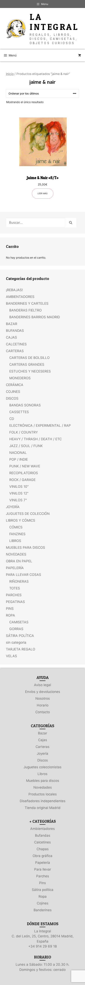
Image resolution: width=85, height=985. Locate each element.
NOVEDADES (16, 554)
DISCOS (12, 398)
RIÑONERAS (19, 581)
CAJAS (11, 337)
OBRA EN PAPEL (19, 561)
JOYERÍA (13, 507)
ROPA (10, 615)
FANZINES (17, 534)
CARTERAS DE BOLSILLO (29, 358)
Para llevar (42, 869)
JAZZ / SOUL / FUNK (26, 446)
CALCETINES (16, 344)
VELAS (11, 656)
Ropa (43, 896)
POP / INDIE (18, 459)
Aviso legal (42, 685)
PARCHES (14, 595)
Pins (42, 883)
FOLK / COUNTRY (23, 432)
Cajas (42, 740)
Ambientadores (42, 829)
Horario (42, 705)
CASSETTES (19, 412)
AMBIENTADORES (20, 297)
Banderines (43, 910)
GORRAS (16, 629)
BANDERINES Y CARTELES (27, 303)
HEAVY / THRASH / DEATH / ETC (35, 439)
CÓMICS (16, 527)
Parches (42, 876)
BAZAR (11, 324)
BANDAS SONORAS (25, 405)
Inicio (10, 74)
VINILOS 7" (18, 500)
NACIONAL (18, 453)
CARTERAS (15, 351)
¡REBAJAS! (14, 290)
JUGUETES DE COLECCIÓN (28, 514)
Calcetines (42, 842)
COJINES (13, 392)
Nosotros (42, 698)
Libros (42, 774)
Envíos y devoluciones (42, 692)
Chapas (43, 849)
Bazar (42, 733)
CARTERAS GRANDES (26, 364)
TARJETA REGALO (20, 649)
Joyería (42, 753)
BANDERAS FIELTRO (25, 310)
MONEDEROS (20, 378)
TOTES (14, 588)
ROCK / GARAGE (22, 480)
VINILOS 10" (19, 487)
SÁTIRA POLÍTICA (20, 636)
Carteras (42, 747)
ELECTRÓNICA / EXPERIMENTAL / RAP (40, 425)
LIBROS (15, 541)
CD (11, 419)
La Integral (54, 22)
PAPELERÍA (15, 568)
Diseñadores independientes (42, 801)
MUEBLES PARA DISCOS (25, 548)
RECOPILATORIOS (23, 473)
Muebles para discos (42, 781)
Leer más (43, 193)
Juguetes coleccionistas (42, 767)
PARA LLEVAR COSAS (23, 575)
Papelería (42, 863)
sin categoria (16, 642)
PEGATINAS (15, 602)
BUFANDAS (15, 331)
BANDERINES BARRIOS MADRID (34, 317)
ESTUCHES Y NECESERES (30, 371)
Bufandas (42, 835)
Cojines (42, 903)
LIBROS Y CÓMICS (20, 520)
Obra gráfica (42, 856)
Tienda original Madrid (42, 808)
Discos (42, 760)
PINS (10, 609)
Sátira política (42, 890)
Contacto (42, 712)
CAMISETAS (18, 622)
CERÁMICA (14, 385)
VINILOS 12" (18, 493)
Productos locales (42, 794)
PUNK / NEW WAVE (24, 466)
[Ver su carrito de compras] (79, 55)
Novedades (42, 787)
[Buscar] (70, 223)
